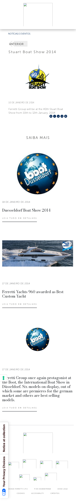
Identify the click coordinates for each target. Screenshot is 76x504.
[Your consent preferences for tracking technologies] (3, 378)
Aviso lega (63, 489)
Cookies (21, 493)
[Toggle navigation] (69, 23)
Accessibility (37, 493)
